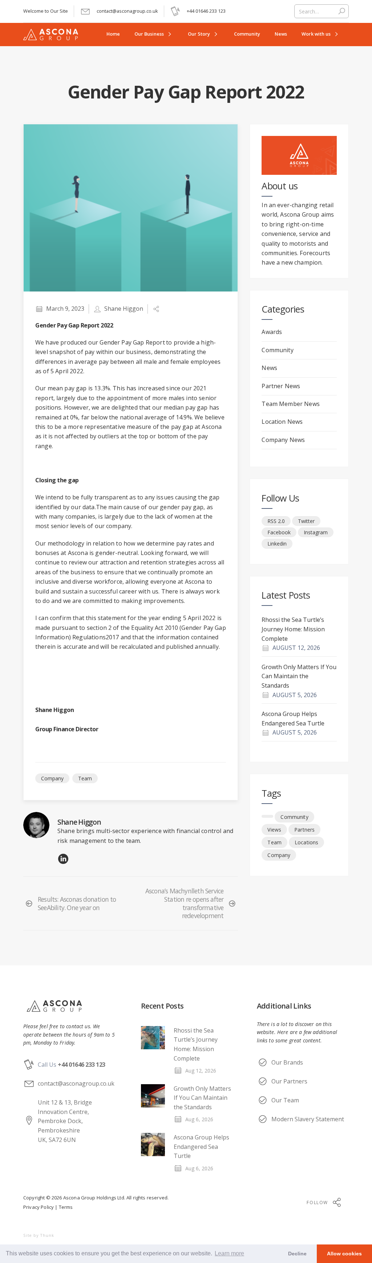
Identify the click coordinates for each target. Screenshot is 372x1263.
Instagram (316, 532)
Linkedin (277, 543)
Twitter (306, 521)
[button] (154, 34)
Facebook (279, 532)
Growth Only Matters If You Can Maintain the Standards (299, 676)
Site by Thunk (38, 1235)
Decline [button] (297, 1253)
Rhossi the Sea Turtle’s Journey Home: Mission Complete (293, 629)
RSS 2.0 (276, 521)
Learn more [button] (229, 1253)
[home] (55, 34)
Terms (65, 1207)
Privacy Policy (38, 1207)
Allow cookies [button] (344, 1253)
